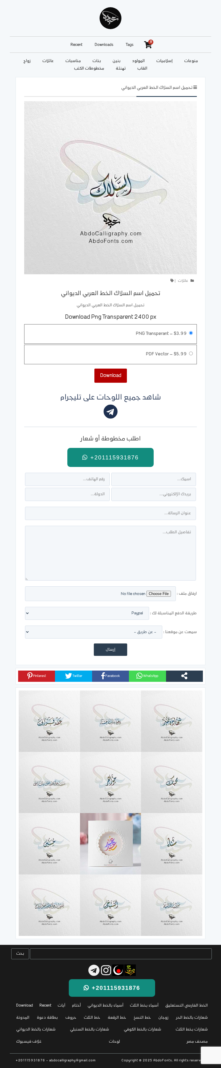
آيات (61, 1005)
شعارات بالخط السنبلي (89, 1029)
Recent (76, 45)
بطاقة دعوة (47, 1018)
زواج (27, 61)
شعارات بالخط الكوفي (142, 1029)
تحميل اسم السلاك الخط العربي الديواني (157, 88)
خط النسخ (142, 1018)
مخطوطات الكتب (89, 68)
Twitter (77, 676)
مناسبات (73, 61)
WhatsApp (150, 676)
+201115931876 (113, 457)
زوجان (163, 1018)
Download (24, 1005)
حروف (70, 1018)
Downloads (104, 45)
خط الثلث (92, 1018)
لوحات (114, 1041)
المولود (138, 61)
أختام (76, 1005)
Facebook (112, 676)
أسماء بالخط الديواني (105, 1005)
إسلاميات (164, 61)
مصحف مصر (197, 1041)
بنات (96, 61)
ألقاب (142, 68)
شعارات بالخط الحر (192, 1018)
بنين (117, 61)
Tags (130, 45)
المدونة (22, 1018)
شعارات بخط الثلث (192, 1029)
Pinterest (39, 676)
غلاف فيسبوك (29, 1041)
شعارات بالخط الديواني (36, 1029)
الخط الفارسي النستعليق (186, 1005)
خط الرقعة (117, 1018)
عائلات (48, 61)
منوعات (191, 61)
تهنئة (121, 68)
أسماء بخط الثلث (144, 1005)
